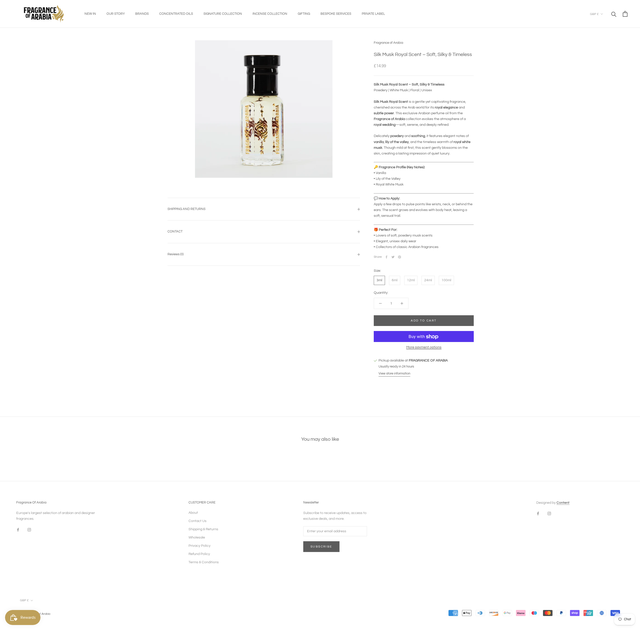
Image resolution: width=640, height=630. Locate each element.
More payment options (424, 347)
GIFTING (304, 14)
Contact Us (197, 521)
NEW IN (90, 14)
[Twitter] (393, 257)
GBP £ (594, 14)
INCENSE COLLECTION (269, 14)
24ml (428, 280)
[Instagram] (29, 529)
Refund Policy (199, 554)
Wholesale (196, 537)
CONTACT (175, 231)
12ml (411, 280)
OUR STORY (115, 14)
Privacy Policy (199, 546)
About (193, 512)
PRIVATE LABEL (373, 14)
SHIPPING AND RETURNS (187, 209)
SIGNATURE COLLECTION (223, 14)
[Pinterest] (399, 257)
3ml (379, 280)
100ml (446, 280)
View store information (394, 373)
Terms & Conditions (203, 562)
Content (563, 502)
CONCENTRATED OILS (176, 14)
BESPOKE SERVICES (335, 14)
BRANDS (142, 14)
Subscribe (321, 546)
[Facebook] (386, 257)
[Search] (613, 13)
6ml (395, 280)
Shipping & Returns (203, 529)
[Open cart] (625, 14)
